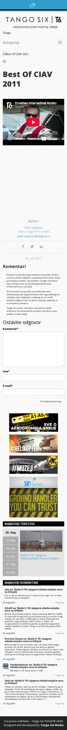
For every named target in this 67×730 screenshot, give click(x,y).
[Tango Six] (33, 19)
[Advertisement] (33, 182)
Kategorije (11, 42)
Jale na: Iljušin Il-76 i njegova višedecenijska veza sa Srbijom (33, 591)
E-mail (8, 386)
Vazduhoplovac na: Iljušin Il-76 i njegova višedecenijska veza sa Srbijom (33, 666)
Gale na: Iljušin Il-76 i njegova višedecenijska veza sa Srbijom (34, 682)
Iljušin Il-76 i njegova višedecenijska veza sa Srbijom (40, 557)
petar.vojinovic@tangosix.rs (33, 236)
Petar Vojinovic (34, 227)
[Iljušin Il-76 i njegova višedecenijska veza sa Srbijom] (41, 541)
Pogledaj (60, 602)
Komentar (10, 329)
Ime (6, 371)
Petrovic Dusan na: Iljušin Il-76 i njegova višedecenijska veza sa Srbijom (28, 640)
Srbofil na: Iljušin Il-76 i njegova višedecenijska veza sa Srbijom (32, 609)
